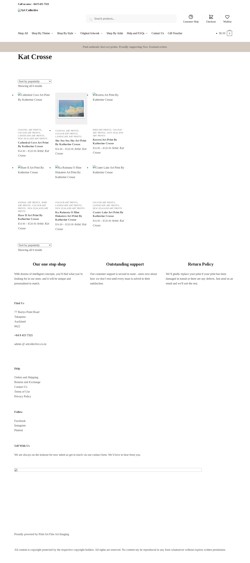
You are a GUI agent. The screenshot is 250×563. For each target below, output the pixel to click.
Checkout (211, 21)
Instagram (20, 425)
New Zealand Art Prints (32, 138)
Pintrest (18, 430)
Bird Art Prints (102, 130)
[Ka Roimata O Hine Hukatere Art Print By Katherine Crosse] (71, 181)
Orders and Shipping (26, 377)
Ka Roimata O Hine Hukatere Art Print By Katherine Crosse (68, 216)
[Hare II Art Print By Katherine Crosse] (34, 181)
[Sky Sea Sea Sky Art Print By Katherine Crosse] (71, 108)
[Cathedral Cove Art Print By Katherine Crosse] (34, 108)
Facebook (20, 420)
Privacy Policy (22, 396)
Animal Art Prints (29, 202)
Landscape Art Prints (31, 136)
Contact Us (20, 386)
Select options (34, 161)
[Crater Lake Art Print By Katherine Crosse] (109, 181)
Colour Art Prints (29, 133)
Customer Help (191, 21)
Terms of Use (22, 391)
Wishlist (227, 21)
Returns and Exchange (27, 382)
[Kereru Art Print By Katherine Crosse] (109, 108)
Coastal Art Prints (29, 130)
